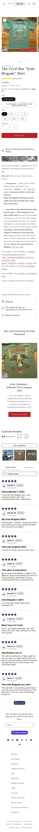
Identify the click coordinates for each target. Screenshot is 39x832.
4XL (22, 119)
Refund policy (17, 824)
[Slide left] (14, 61)
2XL (5, 119)
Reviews (14, 754)
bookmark (12, 263)
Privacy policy (28, 824)
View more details (19, 414)
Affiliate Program (17, 783)
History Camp (16, 802)
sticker (30, 263)
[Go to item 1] (7, 455)
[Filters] (4, 474)
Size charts (15, 759)
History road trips (18, 798)
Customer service (18, 769)
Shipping (4, 85)
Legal (13, 788)
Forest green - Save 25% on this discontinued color (19, 104)
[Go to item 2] (19, 455)
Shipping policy (27, 827)
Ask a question (19, 445)
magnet (21, 263)
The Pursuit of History (19, 807)
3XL (14, 119)
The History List (18, 821)
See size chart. (18, 247)
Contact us (15, 812)
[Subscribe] (32, 724)
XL (25, 114)
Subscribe (19, 4)
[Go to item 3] (31, 455)
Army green (8, 99)
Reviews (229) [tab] (10, 467)
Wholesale (15, 778)
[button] (4, 4)
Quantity (5, 123)
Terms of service (14, 827)
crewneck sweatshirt (15, 257)
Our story (14, 793)
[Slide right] (24, 61)
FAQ (12, 773)
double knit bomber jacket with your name (18, 254)
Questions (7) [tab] (28, 467)
